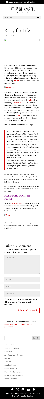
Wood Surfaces (10, 379)
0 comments (9, 35)
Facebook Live (10, 365)
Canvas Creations (11, 348)
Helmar (31, 100)
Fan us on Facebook (17, 203)
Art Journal (9, 345)
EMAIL (19, 115)
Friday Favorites (10, 369)
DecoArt (8, 358)
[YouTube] (28, 390)
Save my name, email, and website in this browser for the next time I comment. (20, 302)
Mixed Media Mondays (13, 375)
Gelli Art (8, 362)
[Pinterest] (33, 390)
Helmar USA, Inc (20, 103)
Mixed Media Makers (13, 372)
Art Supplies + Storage (13, 355)
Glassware (8, 352)
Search (35, 338)
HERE (17, 80)
